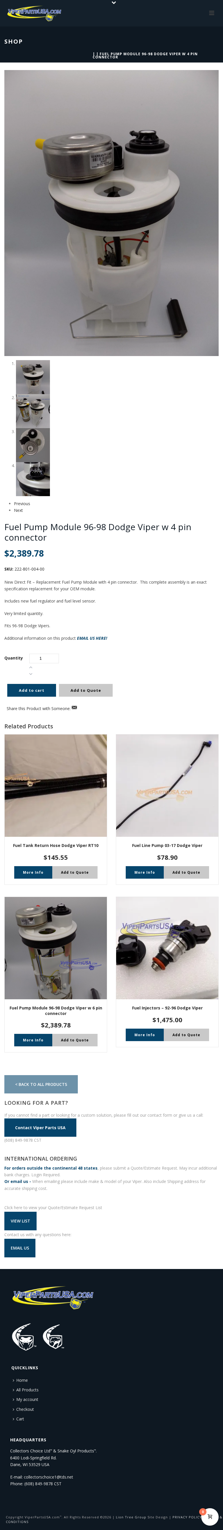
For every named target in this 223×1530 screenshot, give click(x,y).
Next (18, 510)
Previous (22, 503)
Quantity (13, 658)
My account (27, 1399)
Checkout (25, 1409)
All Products (27, 1390)
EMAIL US (20, 1248)
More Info (33, 872)
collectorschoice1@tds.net (48, 1477)
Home (22, 1380)
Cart (20, 1419)
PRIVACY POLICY (187, 1517)
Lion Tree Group (131, 1517)
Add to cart (31, 690)
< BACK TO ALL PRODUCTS (41, 1084)
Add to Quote (86, 690)
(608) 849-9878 (38, 1483)
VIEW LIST (20, 1221)
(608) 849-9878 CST (23, 1140)
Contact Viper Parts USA (40, 1127)
